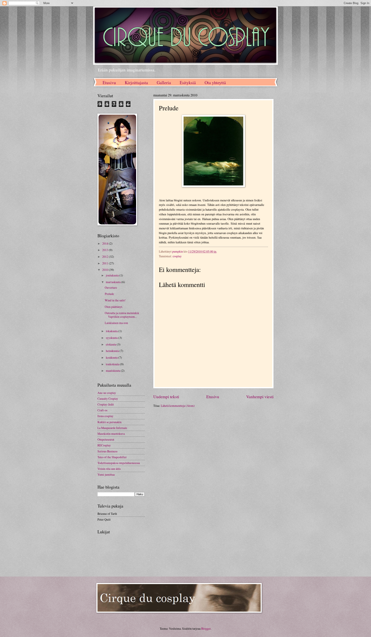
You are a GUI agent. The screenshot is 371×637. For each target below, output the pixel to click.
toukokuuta (113, 364)
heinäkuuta (113, 351)
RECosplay (104, 445)
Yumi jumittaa (106, 474)
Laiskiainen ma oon (116, 323)
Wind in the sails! (115, 300)
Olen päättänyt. (114, 307)
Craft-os (102, 410)
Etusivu (109, 82)
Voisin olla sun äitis (109, 469)
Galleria (164, 82)
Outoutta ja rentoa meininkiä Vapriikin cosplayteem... (122, 315)
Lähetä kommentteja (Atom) (178, 406)
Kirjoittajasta (136, 82)
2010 (105, 270)
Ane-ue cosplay (106, 393)
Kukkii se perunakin (109, 422)
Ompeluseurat (105, 439)
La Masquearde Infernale (112, 428)
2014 (105, 243)
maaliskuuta (113, 371)
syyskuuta (112, 338)
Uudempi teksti (166, 396)
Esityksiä (188, 82)
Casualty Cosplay (107, 398)
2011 (105, 263)
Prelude (109, 294)
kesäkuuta (112, 357)
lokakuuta (112, 331)
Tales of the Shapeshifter (112, 457)
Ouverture (111, 287)
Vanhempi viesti (260, 396)
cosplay (177, 256)
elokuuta (111, 344)
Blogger (206, 628)
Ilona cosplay (105, 416)
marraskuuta (113, 282)
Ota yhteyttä (215, 82)
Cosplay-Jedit (105, 404)
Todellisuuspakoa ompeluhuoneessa (118, 463)
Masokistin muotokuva (111, 434)
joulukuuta (112, 275)
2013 (105, 250)
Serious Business (107, 451)
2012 (105, 256)
